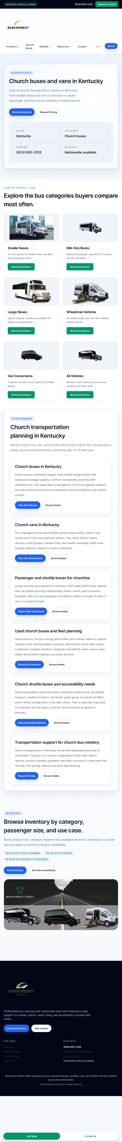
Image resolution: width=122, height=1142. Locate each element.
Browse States (53, 505)
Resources (9, 1060)
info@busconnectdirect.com (78, 1051)
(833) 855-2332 (84, 4)
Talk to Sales (41, 1028)
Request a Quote (107, 4)
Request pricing (72, 1056)
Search (111, 46)
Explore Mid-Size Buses (31, 611)
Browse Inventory (21, 112)
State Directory (12, 1051)
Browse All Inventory (29, 664)
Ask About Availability (43, 870)
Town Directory (12, 1056)
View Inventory (15, 870)
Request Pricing (48, 112)
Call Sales (32, 1136)
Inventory (9, 1046)
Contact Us (90, 1136)
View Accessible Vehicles (32, 722)
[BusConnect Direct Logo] (21, 988)
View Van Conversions (30, 558)
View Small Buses (27, 505)
